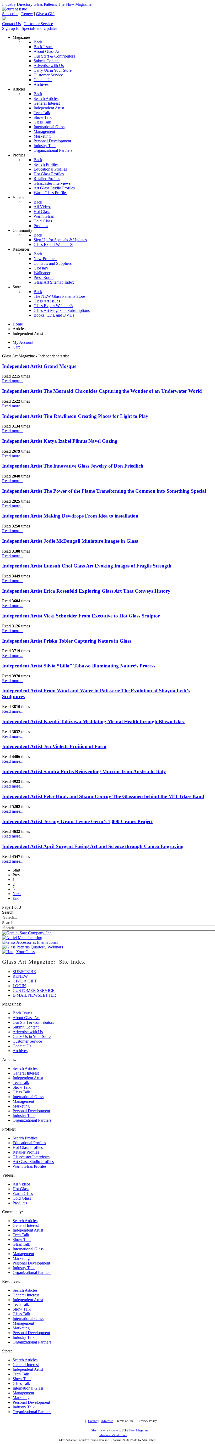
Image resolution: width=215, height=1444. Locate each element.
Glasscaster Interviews (31, 1157)
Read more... (12, 381)
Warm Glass (23, 1193)
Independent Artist (28, 1078)
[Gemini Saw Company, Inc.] (27, 933)
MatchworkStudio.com (113, 1435)
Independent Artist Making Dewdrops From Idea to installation (70, 516)
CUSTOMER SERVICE (34, 990)
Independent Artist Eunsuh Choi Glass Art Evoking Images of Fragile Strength (86, 566)
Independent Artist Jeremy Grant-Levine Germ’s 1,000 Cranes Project (77, 821)
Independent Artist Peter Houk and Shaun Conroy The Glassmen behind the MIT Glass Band (103, 796)
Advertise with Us (28, 1032)
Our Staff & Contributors (33, 1022)
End (16, 898)
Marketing (21, 1106)
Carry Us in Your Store (32, 1036)
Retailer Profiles (26, 1152)
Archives (20, 1050)
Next (17, 893)
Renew (27, 14)
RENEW (20, 976)
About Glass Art (26, 1017)
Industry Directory (17, 4)
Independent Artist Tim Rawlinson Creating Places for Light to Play (75, 416)
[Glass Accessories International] (30, 942)
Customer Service (38, 23)
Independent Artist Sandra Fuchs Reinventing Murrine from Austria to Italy (84, 771)
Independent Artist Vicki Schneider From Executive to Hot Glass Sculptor (81, 616)
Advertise (107, 1421)
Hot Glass (21, 1189)
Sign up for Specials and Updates (29, 28)
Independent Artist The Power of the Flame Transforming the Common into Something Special (104, 491)
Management (23, 1101)
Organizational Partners (32, 1120)
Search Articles (25, 1068)
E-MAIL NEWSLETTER (34, 995)
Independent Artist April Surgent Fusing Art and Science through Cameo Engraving (93, 846)
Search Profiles (25, 1138)
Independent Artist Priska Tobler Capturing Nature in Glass (66, 641)
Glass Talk (21, 1092)
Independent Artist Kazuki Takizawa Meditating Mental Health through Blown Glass (93, 721)
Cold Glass (22, 1198)
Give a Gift (45, 14)
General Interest (26, 1073)
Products (20, 1203)
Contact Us (11, 23)
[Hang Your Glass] (18, 951)
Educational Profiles (29, 1142)
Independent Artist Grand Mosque (39, 366)
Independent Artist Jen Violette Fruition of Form (54, 746)
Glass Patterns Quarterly (106, 1430)
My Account (23, 342)
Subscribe (10, 14)
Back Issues (22, 1013)
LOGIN (19, 986)
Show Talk (22, 1087)
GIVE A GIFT (25, 981)
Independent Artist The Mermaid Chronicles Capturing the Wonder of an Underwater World (102, 391)
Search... (9, 912)
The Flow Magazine (75, 4)
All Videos (21, 1184)
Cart (16, 347)
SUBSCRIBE (24, 971)
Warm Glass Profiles (29, 1166)
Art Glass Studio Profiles (33, 1161)
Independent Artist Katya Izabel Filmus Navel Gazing (59, 441)
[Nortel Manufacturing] (22, 937)
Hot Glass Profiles (28, 1147)
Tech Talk (21, 1082)
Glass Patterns (45, 4)
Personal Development (31, 1111)
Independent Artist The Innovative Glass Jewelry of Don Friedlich (72, 466)
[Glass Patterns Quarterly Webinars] (32, 947)
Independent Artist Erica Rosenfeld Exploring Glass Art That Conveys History (86, 591)
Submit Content (26, 1027)
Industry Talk (24, 1115)
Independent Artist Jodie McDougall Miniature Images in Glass (70, 541)
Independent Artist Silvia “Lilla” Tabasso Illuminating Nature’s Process (78, 665)
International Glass (28, 1096)
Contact (93, 1421)
